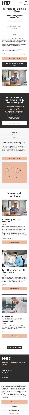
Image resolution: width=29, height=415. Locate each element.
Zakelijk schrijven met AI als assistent (13, 271)
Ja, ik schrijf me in (14, 58)
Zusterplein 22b (5, 376)
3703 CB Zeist (5, 377)
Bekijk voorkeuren (14, 410)
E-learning (19, 26)
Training (4, 275)
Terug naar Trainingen (14, 347)
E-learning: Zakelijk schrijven (11, 220)
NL (19, 2)
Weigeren (14, 406)
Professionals (14, 28)
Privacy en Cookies (14, 413)
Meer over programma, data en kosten (14, 64)
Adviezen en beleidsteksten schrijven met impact (13, 318)
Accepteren (14, 402)
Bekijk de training (14, 242)
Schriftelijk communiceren (11, 26)
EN (21, 2)
